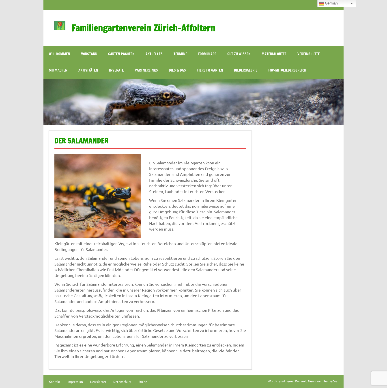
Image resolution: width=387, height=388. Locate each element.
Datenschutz (122, 381)
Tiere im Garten (210, 70)
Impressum (75, 381)
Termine (180, 53)
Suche (143, 381)
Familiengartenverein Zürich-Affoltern (143, 27)
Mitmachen (58, 70)
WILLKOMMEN (59, 53)
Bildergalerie (245, 70)
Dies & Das (177, 70)
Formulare (207, 53)
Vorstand (89, 53)
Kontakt (54, 381)
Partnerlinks (146, 70)
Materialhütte (274, 53)
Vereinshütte (308, 53)
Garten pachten (121, 53)
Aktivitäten (88, 70)
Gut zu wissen (239, 53)
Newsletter (98, 381)
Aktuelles (154, 53)
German (331, 3)
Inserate (116, 70)
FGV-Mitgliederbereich (287, 70)
